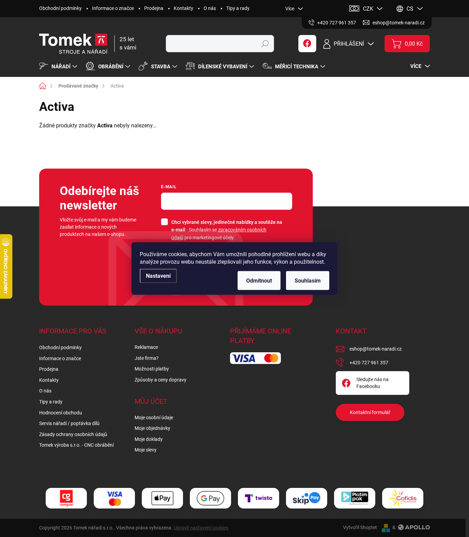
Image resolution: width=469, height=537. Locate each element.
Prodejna (153, 8)
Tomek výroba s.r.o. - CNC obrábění (76, 445)
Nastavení (158, 276)
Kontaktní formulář (370, 412)
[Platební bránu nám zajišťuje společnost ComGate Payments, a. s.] (66, 498)
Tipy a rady (238, 8)
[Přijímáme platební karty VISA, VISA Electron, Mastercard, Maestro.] (114, 498)
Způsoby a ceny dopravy (160, 379)
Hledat (265, 43)
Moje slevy (146, 450)
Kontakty (183, 8)
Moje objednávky (152, 428)
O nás (210, 8)
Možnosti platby (152, 369)
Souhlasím (308, 280)
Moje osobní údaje (154, 417)
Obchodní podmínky (60, 8)
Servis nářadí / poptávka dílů (69, 423)
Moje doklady (149, 439)
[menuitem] (59, 66)
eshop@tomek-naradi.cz (376, 349)
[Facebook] (307, 43)
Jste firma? (147, 358)
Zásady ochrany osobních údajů (73, 434)
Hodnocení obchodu (60, 412)
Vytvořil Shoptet (360, 527)
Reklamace (146, 347)
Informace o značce (113, 8)
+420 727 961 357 (369, 362)
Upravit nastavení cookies (201, 527)
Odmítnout (259, 280)
